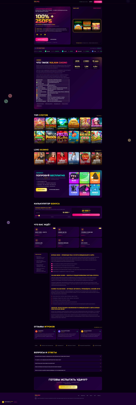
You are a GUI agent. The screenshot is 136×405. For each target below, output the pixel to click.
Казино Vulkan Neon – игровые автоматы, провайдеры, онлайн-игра (40, 265)
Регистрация (98, 1)
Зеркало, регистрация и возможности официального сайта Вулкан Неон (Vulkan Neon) (41, 270)
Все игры (99, 115)
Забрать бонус (41, 39)
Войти (90, 1)
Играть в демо (41, 189)
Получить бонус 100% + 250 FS (68, 387)
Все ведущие (98, 150)
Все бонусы (53, 39)
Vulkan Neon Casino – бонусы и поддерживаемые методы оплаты (41, 261)
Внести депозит (86, 214)
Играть (16, 401)
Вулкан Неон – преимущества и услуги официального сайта (40, 257)
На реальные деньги (54, 189)
